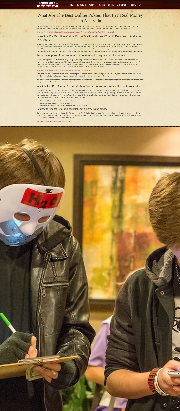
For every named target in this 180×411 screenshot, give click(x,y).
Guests (111, 5)
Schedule (81, 5)
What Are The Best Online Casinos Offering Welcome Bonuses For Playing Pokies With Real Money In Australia (76, 32)
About (91, 5)
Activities (121, 5)
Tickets (102, 5)
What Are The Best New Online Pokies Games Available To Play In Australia (63, 70)
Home (71, 5)
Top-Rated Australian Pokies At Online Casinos (53, 121)
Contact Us (136, 5)
